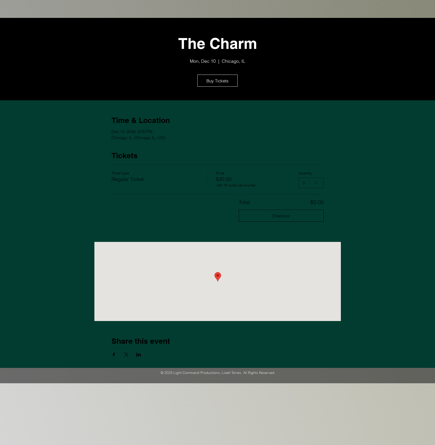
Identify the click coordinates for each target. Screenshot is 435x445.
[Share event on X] (126, 355)
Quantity (305, 173)
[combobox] (311, 183)
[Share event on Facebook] (114, 355)
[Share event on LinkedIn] (138, 355)
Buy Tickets (217, 80)
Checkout (281, 215)
